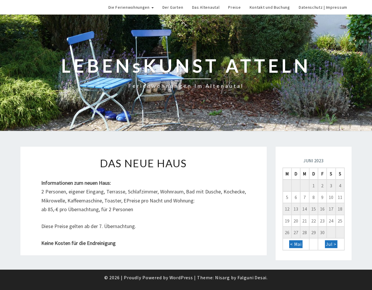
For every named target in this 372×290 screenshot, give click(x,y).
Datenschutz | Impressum (323, 7)
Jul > (331, 244)
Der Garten (172, 7)
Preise (234, 7)
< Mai (296, 244)
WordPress (181, 277)
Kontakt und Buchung (270, 7)
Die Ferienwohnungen (129, 7)
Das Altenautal (206, 7)
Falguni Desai (252, 277)
